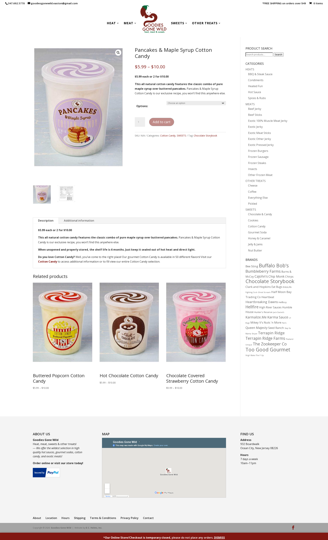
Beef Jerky (254, 109)
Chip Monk (276, 276)
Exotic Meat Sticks (259, 133)
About (37, 518)
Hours (66, 518)
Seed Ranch (276, 328)
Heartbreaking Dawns (261, 302)
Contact (148, 518)
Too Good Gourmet (267, 349)
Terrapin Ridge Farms (265, 338)
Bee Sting (251, 266)
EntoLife (287, 287)
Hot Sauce (254, 92)
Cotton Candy (167, 135)
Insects (252, 169)
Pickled (252, 204)
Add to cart (161, 122)
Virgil (247, 355)
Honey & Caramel (259, 238)
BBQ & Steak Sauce (260, 74)
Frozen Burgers (258, 151)
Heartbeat (267, 297)
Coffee (252, 192)
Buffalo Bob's (274, 265)
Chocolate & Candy (260, 214)
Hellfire (251, 307)
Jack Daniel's (278, 312)
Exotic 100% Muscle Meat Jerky (267, 121)
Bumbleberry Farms (263, 271)
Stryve (254, 333)
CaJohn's (261, 276)
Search (278, 54)
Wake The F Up (257, 355)
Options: (142, 106)
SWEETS (181, 135)
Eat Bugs (276, 287)
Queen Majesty (256, 327)
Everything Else (258, 198)
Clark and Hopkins (258, 287)
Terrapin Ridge (271, 333)
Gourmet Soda (257, 232)
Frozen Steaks (257, 163)
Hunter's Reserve (263, 312)
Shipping (79, 518)
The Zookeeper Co (270, 344)
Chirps (289, 276)
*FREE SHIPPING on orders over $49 (284, 3)
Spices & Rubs (257, 98)
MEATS (250, 104)
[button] (118, 53)
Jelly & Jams (255, 244)
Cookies (253, 220)
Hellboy (283, 302)
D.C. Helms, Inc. (94, 527)
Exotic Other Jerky (259, 139)
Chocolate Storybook (205, 135)
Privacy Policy (130, 518)
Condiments (255, 80)
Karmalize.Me (256, 317)
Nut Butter (255, 250)
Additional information (79, 220)
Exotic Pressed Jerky (261, 145)
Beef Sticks (255, 115)
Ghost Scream (264, 292)
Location (51, 518)
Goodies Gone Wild (61, 527)
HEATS (249, 69)
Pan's (284, 323)
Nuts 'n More (272, 322)
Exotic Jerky (255, 127)
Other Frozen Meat (260, 175)
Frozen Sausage (258, 157)
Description (45, 220)
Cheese (252, 185)
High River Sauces (270, 307)
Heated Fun (255, 86)
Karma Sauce (277, 317)
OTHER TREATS (255, 181)
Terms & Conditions (103, 518)
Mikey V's (256, 322)
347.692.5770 (16, 3)
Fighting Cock (251, 292)
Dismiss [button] (219, 537)
